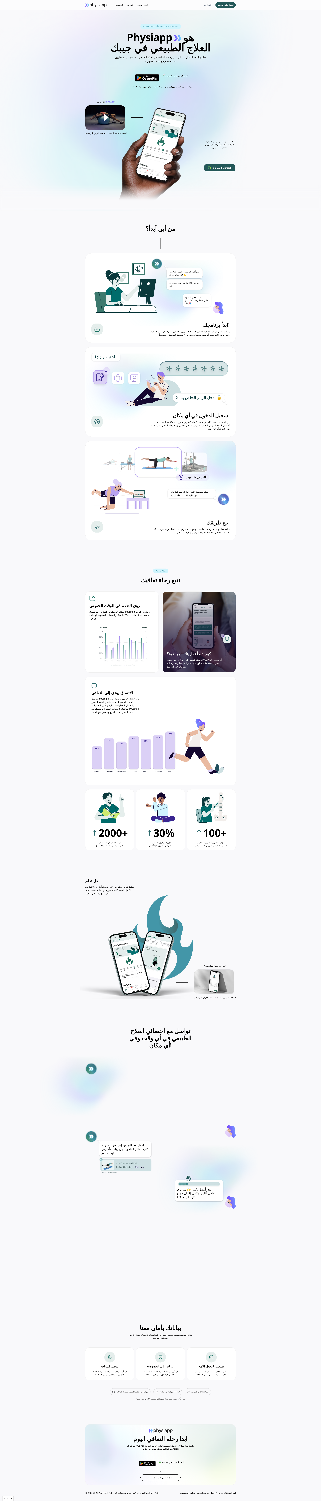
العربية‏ (6, 1498)
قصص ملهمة (142, 5)
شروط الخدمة (203, 1493)
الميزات (130, 5)
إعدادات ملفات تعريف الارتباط (223, 1493)
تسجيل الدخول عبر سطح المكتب (160, 1477)
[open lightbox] (106, 117)
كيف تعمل (119, 5)
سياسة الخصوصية (187, 1493)
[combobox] (8, 1498)
